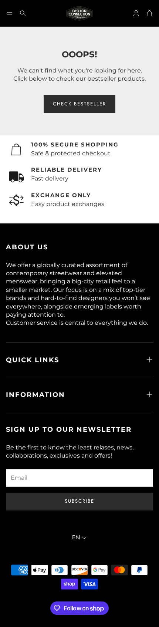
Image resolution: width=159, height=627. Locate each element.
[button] (9, 13)
